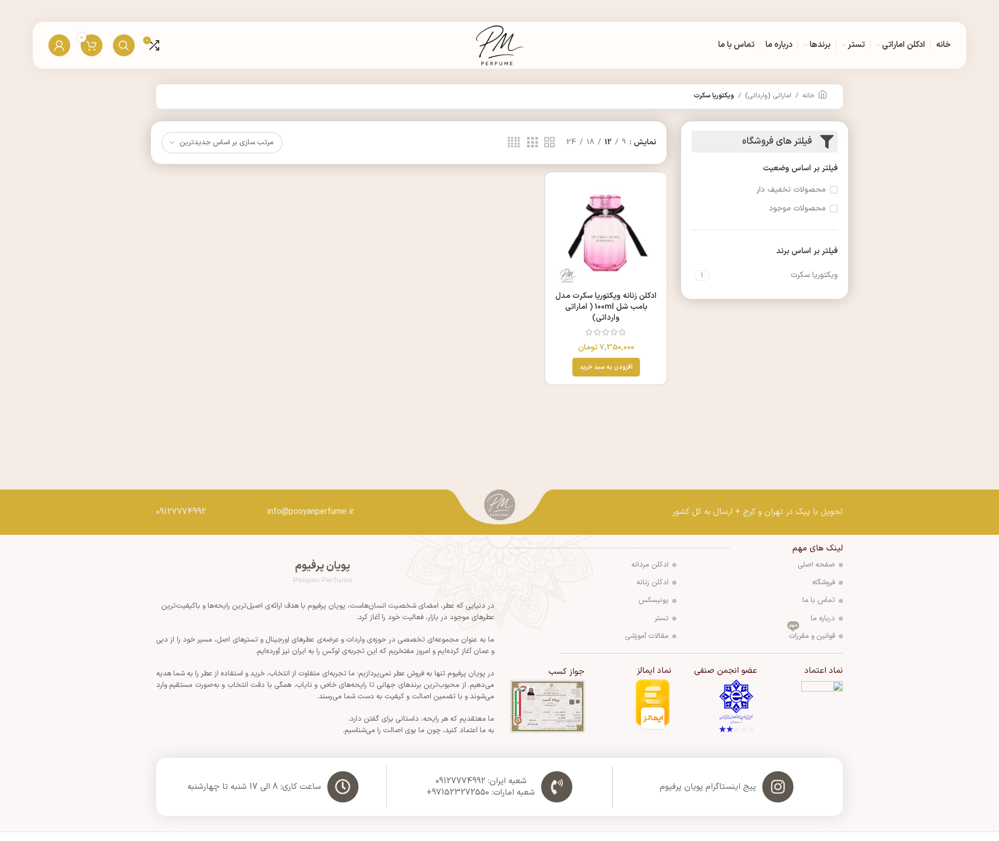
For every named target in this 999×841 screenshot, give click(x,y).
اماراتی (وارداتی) (768, 96)
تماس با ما (818, 600)
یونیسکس (653, 600)
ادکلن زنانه (652, 582)
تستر (662, 618)
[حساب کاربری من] (59, 45)
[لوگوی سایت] (500, 45)
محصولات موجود (797, 208)
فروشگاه (823, 582)
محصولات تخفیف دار (791, 189)
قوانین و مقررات (812, 634)
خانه (808, 96)
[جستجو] (124, 45)
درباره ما (823, 618)
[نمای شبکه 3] (532, 142)
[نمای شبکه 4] (514, 142)
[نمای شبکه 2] (549, 142)
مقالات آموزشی (647, 636)
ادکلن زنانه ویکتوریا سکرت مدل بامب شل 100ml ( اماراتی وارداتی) (606, 307)
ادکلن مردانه (650, 564)
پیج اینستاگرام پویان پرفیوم (708, 787)
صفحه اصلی (816, 564)
